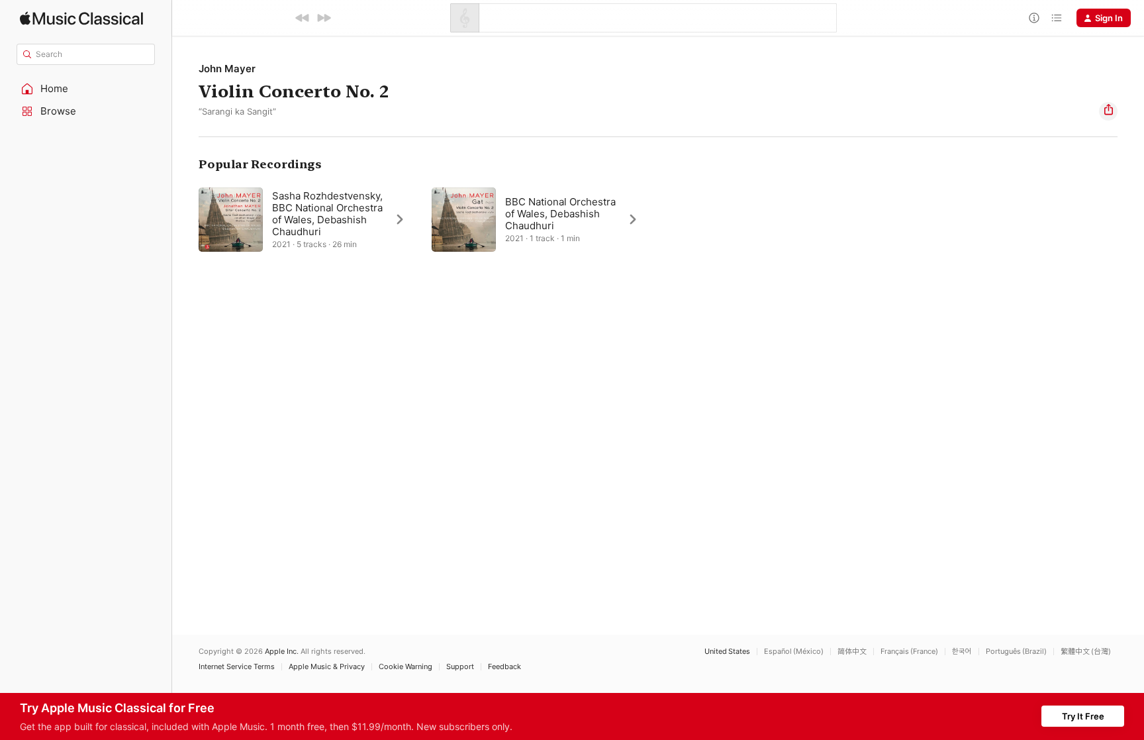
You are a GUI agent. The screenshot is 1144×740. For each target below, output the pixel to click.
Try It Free (1083, 716)
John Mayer (227, 68)
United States (727, 651)
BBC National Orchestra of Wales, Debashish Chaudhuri (560, 213)
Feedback (504, 666)
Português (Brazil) (1016, 651)
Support (460, 666)
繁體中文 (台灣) (1086, 651)
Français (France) (909, 651)
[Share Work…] (1108, 111)
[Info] (1034, 18)
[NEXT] (323, 17)
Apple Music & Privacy (327, 666)
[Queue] (1056, 18)
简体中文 (852, 651)
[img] (81, 18)
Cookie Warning (405, 666)
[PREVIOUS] (302, 17)
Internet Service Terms (237, 666)
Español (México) (794, 651)
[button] (86, 89)
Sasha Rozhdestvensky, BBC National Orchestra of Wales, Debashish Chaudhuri (327, 213)
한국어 (962, 651)
